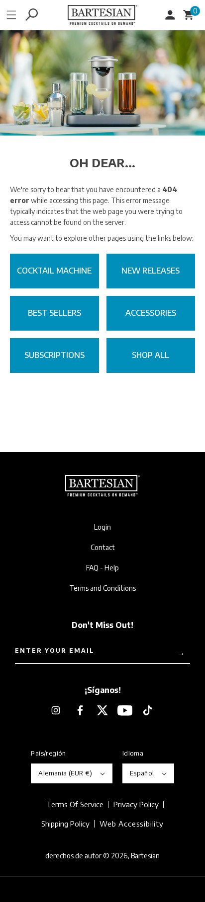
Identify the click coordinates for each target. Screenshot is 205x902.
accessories (150, 313)
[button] (11, 15)
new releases (150, 271)
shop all (150, 355)
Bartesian (145, 855)
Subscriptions (54, 355)
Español (142, 773)
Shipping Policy (65, 824)
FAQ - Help (102, 567)
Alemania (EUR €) (65, 773)
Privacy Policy (136, 804)
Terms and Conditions (102, 588)
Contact (103, 547)
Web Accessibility (132, 823)
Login (102, 527)
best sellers (54, 313)
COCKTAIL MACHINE (54, 271)
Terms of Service (74, 804)
